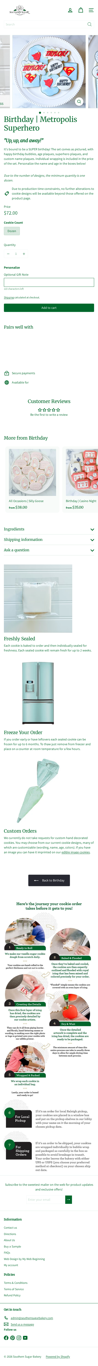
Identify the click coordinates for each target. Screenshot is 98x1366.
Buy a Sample (12, 1246)
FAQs (7, 1253)
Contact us (10, 1228)
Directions (10, 1234)
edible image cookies (76, 852)
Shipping (9, 297)
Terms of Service (14, 1289)
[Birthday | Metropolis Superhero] (49, 348)
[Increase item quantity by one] (24, 254)
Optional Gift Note (16, 274)
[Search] (89, 24)
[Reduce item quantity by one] (8, 254)
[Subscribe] (68, 1199)
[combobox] (49, 24)
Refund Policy (12, 1295)
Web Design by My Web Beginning (24, 1259)
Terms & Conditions (15, 1283)
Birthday (38, 438)
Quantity (9, 245)
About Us (9, 1240)
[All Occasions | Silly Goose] (32, 479)
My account (11, 1265)
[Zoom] (79, 101)
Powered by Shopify (58, 1357)
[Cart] (80, 10)
